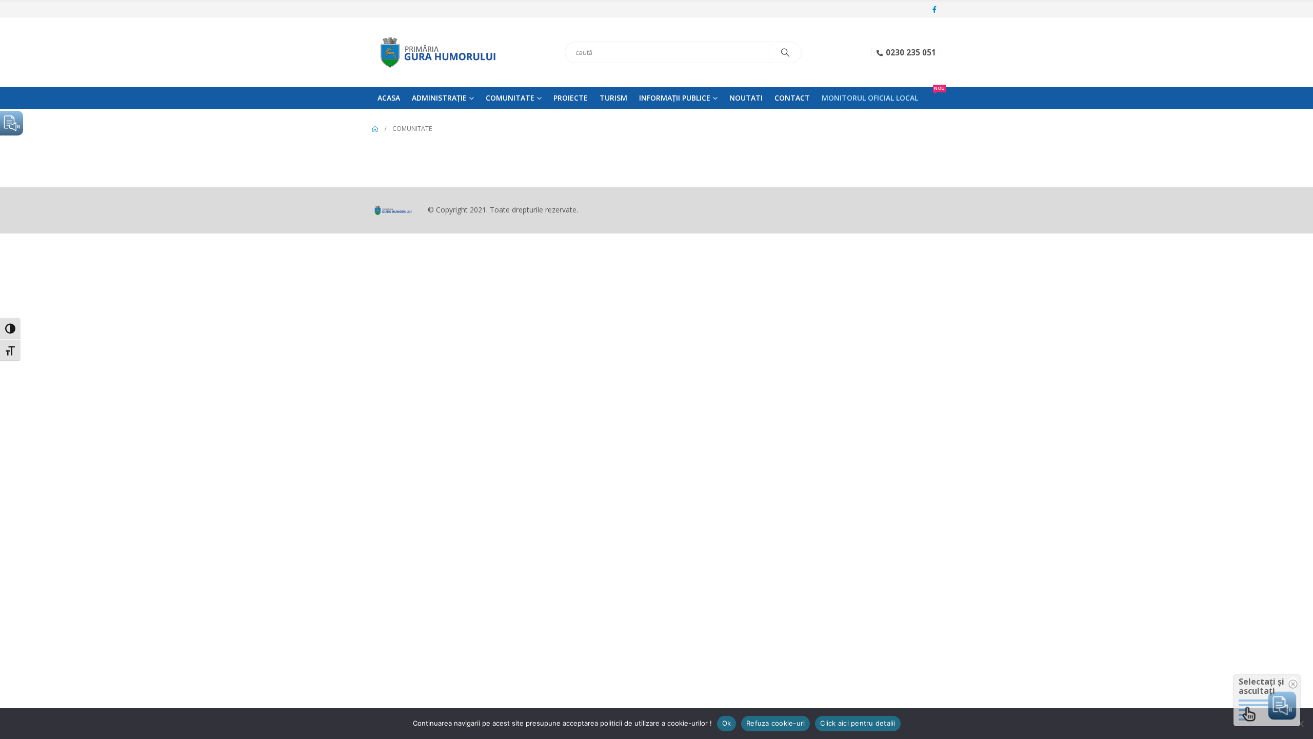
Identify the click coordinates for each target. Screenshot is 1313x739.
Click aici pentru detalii (857, 723)
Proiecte (570, 98)
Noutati (746, 98)
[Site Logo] (436, 52)
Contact (792, 98)
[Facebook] (934, 9)
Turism (613, 98)
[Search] (785, 52)
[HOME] (375, 129)
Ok (726, 723)
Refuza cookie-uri (775, 723)
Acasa (388, 98)
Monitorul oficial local (870, 98)
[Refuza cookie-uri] (1300, 723)
